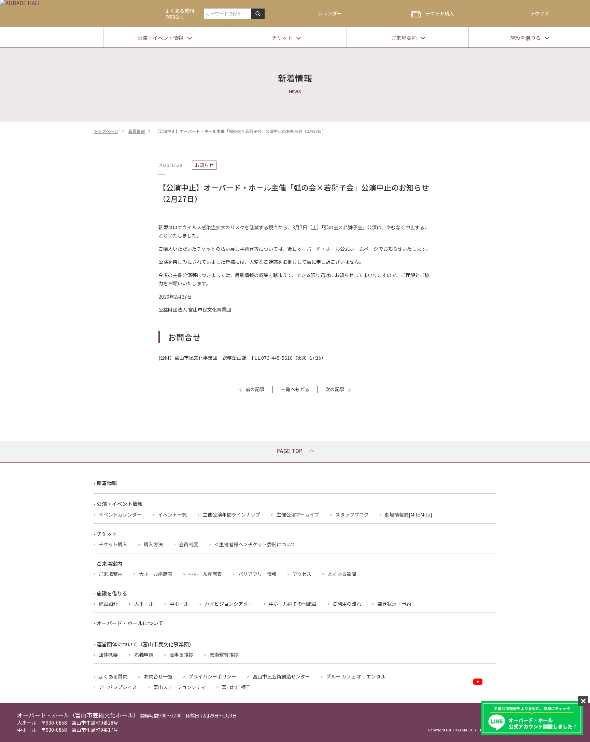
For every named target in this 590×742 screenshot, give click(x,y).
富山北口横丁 (236, 687)
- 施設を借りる (110, 593)
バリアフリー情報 (257, 574)
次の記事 (335, 389)
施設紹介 (108, 603)
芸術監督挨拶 (224, 654)
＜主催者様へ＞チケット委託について (255, 544)
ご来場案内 (111, 574)
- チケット (105, 533)
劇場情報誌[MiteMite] (408, 514)
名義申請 (143, 654)
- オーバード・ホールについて (128, 623)
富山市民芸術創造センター (281, 676)
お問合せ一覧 (158, 676)
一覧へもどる (295, 389)
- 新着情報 (105, 482)
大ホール (143, 603)
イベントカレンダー (120, 514)
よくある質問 (341, 574)
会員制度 (188, 544)
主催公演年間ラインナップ (231, 514)
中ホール (178, 603)
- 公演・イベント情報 (118, 503)
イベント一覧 (172, 514)
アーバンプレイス (118, 687)
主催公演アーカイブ (298, 514)
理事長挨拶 (181, 654)
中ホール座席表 (205, 574)
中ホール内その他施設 (293, 603)
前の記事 (255, 389)
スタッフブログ (352, 514)
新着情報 (136, 131)
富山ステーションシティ (179, 687)
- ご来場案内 (108, 563)
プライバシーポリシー (212, 676)
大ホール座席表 (155, 574)
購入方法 (153, 544)
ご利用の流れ (347, 603)
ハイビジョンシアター (229, 603)
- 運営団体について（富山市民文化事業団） (144, 644)
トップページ (106, 131)
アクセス (539, 13)
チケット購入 (439, 13)
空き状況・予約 (394, 603)
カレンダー (330, 13)
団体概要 (108, 654)
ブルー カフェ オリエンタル (355, 676)
